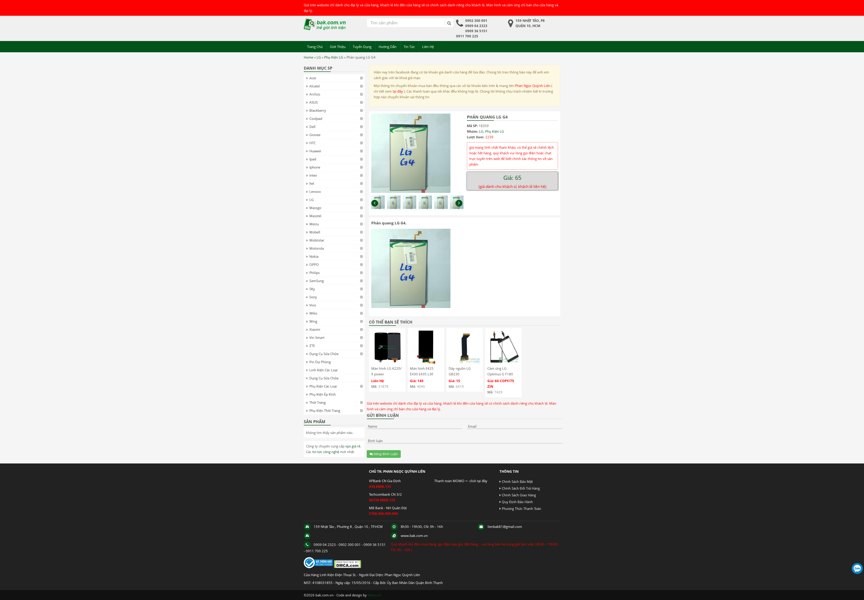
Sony (313, 297)
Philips (314, 272)
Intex (313, 175)
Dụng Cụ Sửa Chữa (323, 353)
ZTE (312, 345)
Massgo (315, 207)
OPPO (314, 264)
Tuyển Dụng (362, 46)
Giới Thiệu (338, 46)
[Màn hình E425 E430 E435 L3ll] (426, 362)
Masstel (315, 216)
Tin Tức (409, 46)
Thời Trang (317, 402)
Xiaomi (314, 329)
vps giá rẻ (352, 446)
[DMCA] (347, 567)
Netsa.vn (374, 595)
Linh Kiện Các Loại (323, 370)
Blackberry (317, 110)
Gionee (314, 134)
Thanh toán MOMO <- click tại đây (460, 481)
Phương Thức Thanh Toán (521, 508)
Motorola (316, 248)
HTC (312, 143)
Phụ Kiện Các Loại (323, 386)
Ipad (312, 159)
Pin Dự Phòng (320, 362)
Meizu (314, 224)
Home (308, 57)
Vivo (312, 305)
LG (319, 57)
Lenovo (315, 191)
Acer (312, 78)
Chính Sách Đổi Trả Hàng (521, 488)
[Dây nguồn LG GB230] (465, 362)
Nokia (313, 256)
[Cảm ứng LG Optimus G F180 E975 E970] (503, 362)
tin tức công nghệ (325, 451)
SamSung (316, 280)
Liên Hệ (428, 46)
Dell (312, 126)
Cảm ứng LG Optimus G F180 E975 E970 (500, 374)
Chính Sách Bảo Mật (517, 481)
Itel (311, 183)
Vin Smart (316, 337)
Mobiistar (316, 240)
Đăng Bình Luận (385, 454)
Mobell (314, 232)
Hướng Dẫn (387, 46)
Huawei (315, 151)
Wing (313, 321)
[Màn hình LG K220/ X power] (387, 362)
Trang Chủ (315, 46)
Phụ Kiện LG (333, 57)
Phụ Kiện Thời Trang (324, 410)
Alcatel (314, 86)
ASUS (313, 102)
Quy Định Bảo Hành (517, 502)
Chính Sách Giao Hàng (519, 495)
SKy (312, 289)
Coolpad (315, 118)
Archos (314, 94)
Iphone (314, 167)
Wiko (313, 313)
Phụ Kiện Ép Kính (322, 394)
